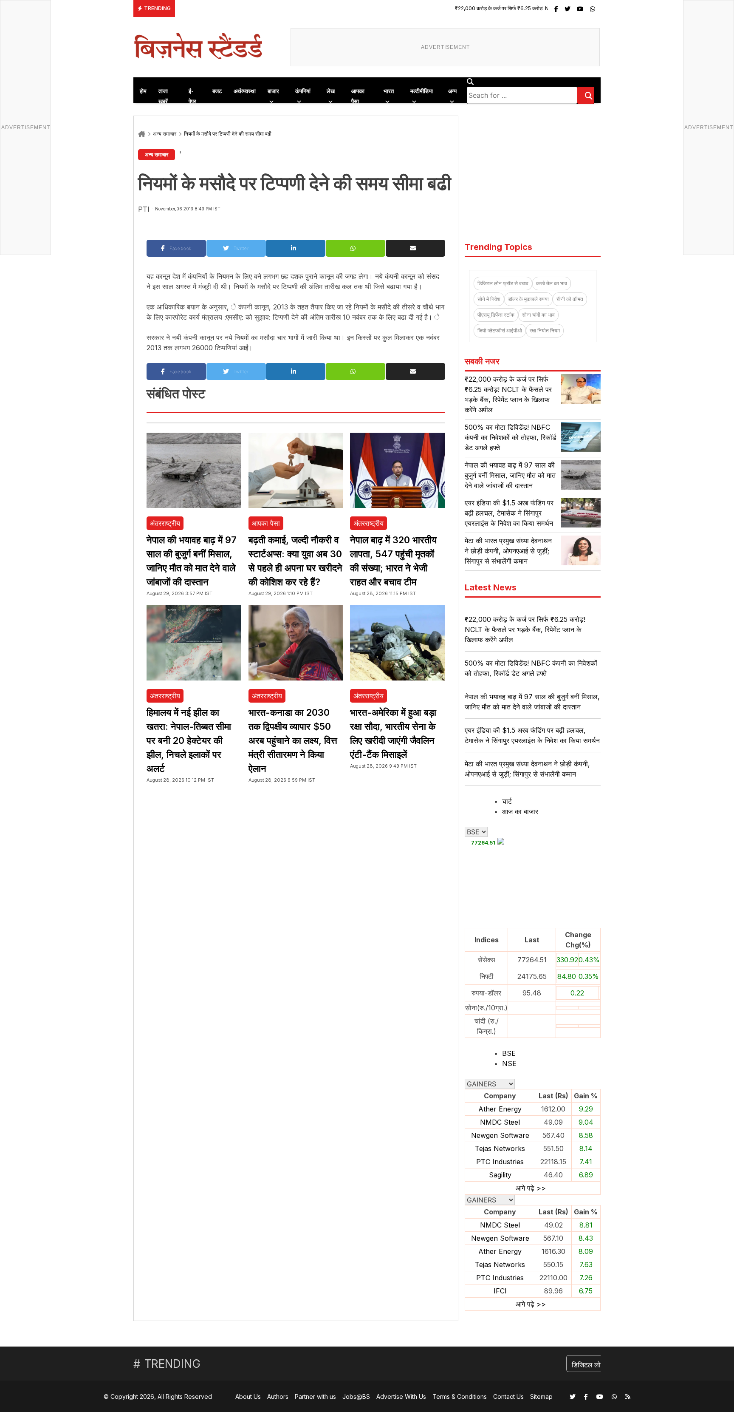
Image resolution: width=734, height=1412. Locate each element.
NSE (509, 1063)
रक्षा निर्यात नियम (545, 330)
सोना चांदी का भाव (538, 315)
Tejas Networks (500, 1148)
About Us (248, 1396)
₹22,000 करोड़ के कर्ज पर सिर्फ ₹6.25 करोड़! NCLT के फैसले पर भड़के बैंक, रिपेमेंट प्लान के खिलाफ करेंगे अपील (509, 8)
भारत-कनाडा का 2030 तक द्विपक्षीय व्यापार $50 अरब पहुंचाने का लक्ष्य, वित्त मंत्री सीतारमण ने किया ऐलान (292, 740)
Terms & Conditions (459, 1396)
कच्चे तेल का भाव (551, 283)
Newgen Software (500, 1135)
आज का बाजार (520, 811)
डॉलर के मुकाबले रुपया (528, 299)
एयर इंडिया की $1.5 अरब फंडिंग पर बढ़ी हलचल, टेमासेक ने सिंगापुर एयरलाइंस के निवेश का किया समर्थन (509, 513)
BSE (509, 1053)
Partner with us (315, 1396)
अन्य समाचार (164, 133)
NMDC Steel (500, 1122)
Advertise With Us (401, 1396)
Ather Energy (500, 1109)
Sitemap (541, 1396)
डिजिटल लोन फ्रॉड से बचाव (502, 283)
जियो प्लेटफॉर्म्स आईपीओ (499, 330)
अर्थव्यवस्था (245, 91)
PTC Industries (500, 1161)
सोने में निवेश (488, 299)
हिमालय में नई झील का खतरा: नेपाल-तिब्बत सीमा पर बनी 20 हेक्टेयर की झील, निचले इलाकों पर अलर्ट (189, 740)
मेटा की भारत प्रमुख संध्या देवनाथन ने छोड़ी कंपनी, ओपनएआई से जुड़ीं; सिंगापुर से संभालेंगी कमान (508, 550)
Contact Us (508, 1396)
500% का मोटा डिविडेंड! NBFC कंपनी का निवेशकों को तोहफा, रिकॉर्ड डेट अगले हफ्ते (510, 437)
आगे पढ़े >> (531, 1188)
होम (143, 91)
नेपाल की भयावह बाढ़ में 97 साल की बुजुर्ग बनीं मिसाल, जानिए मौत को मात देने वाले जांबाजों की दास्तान (510, 475)
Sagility (500, 1175)
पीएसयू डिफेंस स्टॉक (495, 315)
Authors (277, 1396)
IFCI (500, 1291)
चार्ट (507, 801)
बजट (217, 91)
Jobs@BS (356, 1396)
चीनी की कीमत (569, 299)
